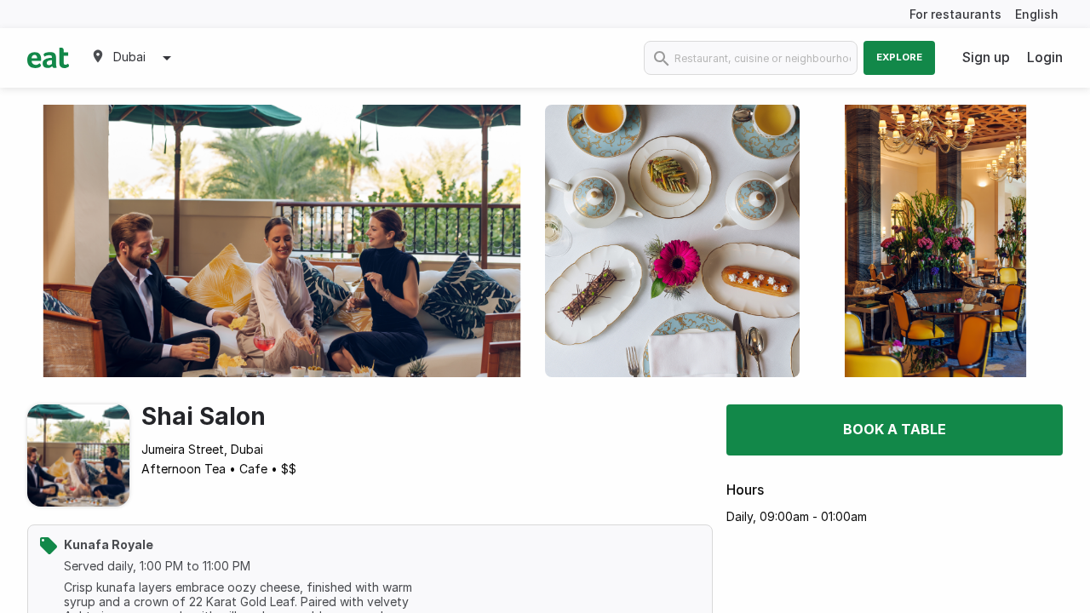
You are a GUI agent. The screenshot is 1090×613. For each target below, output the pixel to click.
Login (1045, 57)
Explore (899, 57)
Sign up (986, 57)
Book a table (894, 429)
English (1036, 14)
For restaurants (955, 14)
